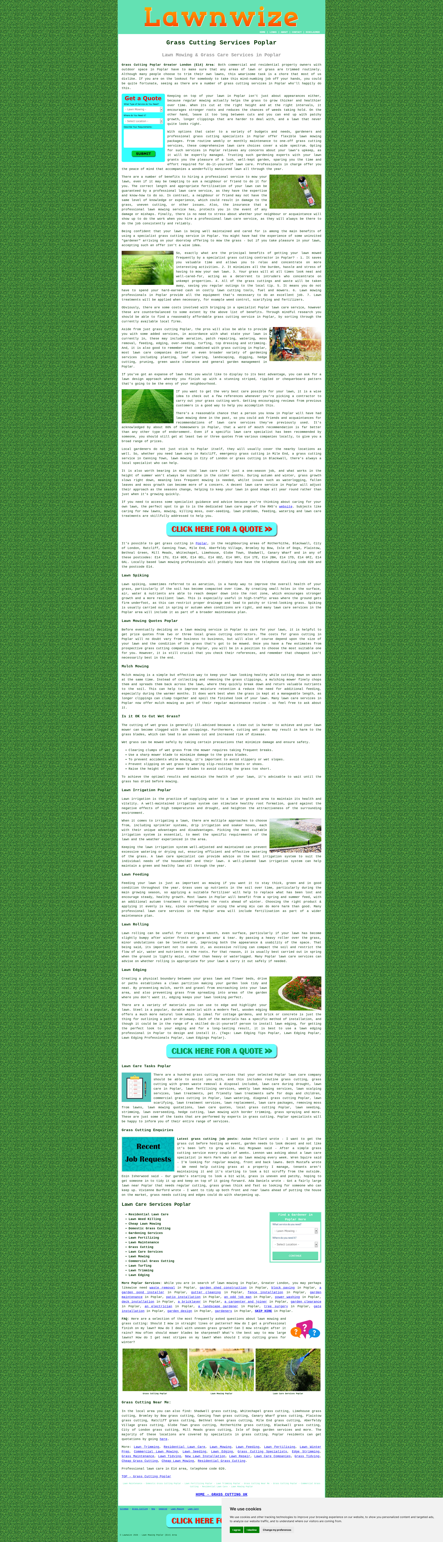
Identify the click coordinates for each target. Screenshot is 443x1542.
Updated (163, 1509)
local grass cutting (255, 1107)
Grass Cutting (140, 1509)
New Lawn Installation (205, 1456)
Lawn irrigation (136, 799)
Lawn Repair (239, 1456)
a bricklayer (189, 1301)
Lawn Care (193, 1509)
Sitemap (124, 1509)
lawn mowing (263, 1089)
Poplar (201, 543)
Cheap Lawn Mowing (178, 1461)
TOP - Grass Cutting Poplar (146, 1476)
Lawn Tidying (169, 1456)
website (285, 506)
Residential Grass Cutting (221, 1461)
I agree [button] (237, 1529)
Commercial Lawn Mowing (156, 1451)
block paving (283, 1287)
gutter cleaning (206, 1292)
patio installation (183, 1297)
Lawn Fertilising (279, 1447)
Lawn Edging (222, 1451)
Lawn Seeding (194, 1451)
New (153, 1509)
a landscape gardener (218, 1306)
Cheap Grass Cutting (140, 1461)
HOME (262, 32)
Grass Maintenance (138, 1456)
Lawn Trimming (146, 1447)
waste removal (162, 1287)
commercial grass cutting (176, 1098)
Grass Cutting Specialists (262, 1451)
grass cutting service (179, 236)
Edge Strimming (305, 1451)
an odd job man (237, 1297)
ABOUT (284, 32)
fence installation (265, 1292)
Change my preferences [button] (277, 1529)
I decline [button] (252, 1529)
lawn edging (285, 1024)
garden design (179, 1311)
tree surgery (276, 1306)
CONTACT (297, 32)
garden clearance (306, 1301)
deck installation (138, 1301)
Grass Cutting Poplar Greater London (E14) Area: (168, 65)
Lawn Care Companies (272, 1456)
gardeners (223, 1311)
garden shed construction (223, 1287)
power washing (287, 1297)
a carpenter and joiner (245, 1301)
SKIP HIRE (263, 1311)
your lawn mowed (306, 253)
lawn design (132, 379)
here (163, 1439)
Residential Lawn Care (184, 1447)
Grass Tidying (307, 1456)
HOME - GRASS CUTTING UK (221, 1494)
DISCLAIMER (313, 32)
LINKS (273, 32)
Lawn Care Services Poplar (156, 1204)
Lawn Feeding (247, 1447)
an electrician (158, 1306)
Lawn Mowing (220, 1447)
